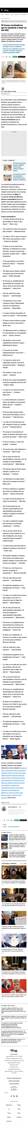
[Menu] (2, 10)
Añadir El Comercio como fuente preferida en (14, 21)
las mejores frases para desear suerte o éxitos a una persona (12, 795)
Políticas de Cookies (14, 1083)
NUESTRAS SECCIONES (14, 1101)
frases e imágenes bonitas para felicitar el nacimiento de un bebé (13, 780)
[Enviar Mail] (2, 91)
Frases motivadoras (14, 826)
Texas (12, 14)
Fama (9, 1113)
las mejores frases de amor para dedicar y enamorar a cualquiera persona (13, 785)
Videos (19, 1105)
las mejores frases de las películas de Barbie (12, 790)
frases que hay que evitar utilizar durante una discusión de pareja (13, 775)
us (9, 1109)
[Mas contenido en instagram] (16, 1096)
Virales (9, 1117)
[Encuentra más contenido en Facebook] (3, 57)
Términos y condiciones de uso (14, 1078)
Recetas (19, 1117)
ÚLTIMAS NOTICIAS (8, 1005)
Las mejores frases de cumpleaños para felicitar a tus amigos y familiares (19, 176)
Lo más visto (6, 832)
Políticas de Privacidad (14, 1080)
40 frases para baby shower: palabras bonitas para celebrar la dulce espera (19, 166)
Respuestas (9, 1105)
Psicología (23, 14)
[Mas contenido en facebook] (11, 1096)
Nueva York (17, 14)
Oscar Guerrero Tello (10, 91)
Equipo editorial (14, 1054)
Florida (2, 14)
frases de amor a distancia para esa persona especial (14, 770)
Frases (5, 826)
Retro (19, 1113)
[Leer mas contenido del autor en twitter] (20, 807)
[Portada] (14, 1053)
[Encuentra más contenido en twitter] (6, 57)
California (7, 14)
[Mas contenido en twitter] (14, 1096)
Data (19, 1109)
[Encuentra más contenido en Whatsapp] (10, 57)
